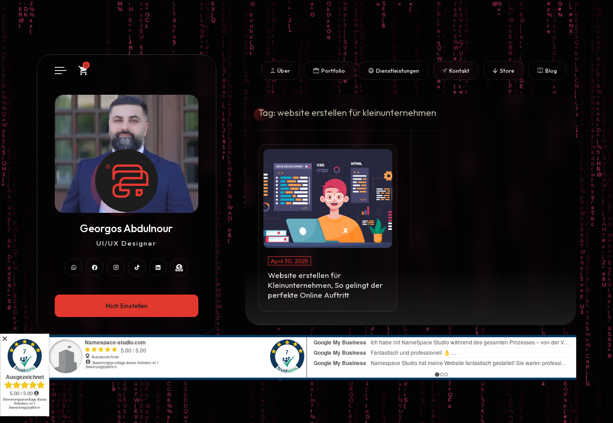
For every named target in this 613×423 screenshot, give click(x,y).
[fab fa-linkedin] (158, 267)
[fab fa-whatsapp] (74, 267)
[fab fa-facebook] (95, 267)
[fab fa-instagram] (116, 267)
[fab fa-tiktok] (137, 267)
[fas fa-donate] (179, 267)
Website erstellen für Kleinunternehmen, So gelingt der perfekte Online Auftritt (325, 285)
